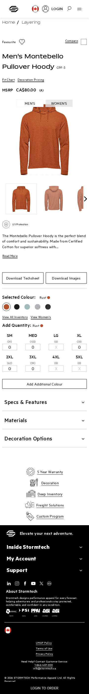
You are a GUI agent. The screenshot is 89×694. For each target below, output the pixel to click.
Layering (31, 22)
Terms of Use (44, 648)
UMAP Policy (44, 642)
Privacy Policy (44, 654)
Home (8, 22)
